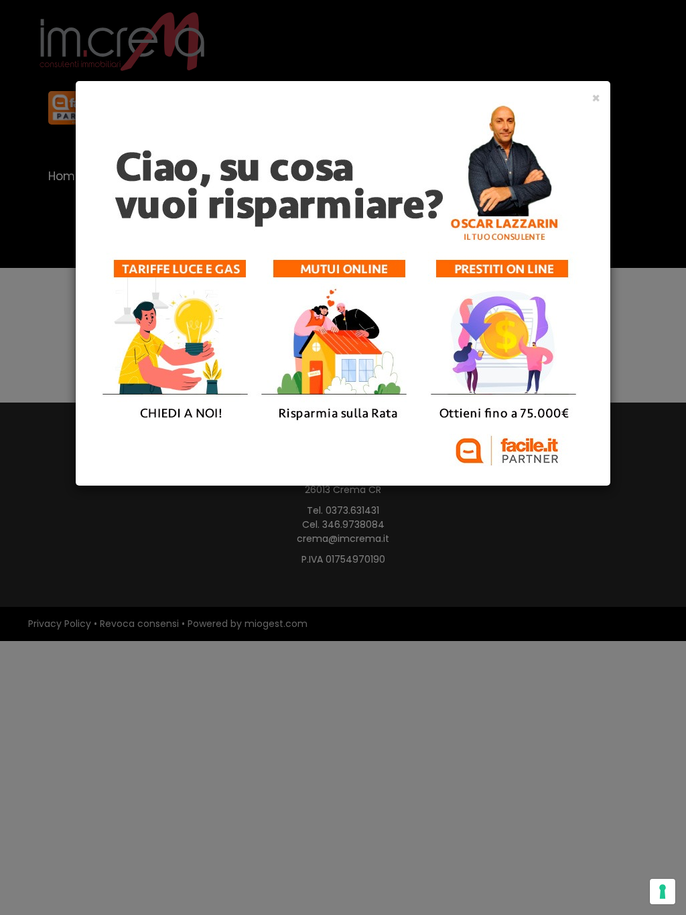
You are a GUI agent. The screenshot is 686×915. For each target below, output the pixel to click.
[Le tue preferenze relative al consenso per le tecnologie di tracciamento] (662, 891)
